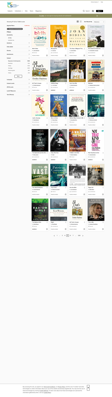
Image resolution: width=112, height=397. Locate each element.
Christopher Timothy (94, 50)
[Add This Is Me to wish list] (103, 229)
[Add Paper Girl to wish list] (103, 195)
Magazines (39, 11)
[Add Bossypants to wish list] (66, 56)
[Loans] (93, 11)
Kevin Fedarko (74, 154)
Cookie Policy (47, 392)
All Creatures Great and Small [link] (95, 48)
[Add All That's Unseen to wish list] (47, 90)
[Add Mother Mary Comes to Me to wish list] (84, 125)
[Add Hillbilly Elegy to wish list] (66, 90)
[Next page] (82, 235)
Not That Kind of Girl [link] (93, 153)
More (18, 76)
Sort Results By (88, 21)
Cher (53, 154)
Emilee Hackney (37, 85)
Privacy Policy (61, 387)
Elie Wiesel (54, 224)
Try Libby (41, 16)
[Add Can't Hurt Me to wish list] (84, 90)
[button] (95, 2)
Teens (31, 11)
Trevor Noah (54, 120)
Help (102, 2)
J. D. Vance (54, 85)
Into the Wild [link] (73, 187)
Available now (11, 40)
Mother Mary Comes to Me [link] (76, 118)
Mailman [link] (90, 83)
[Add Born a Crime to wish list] (66, 125)
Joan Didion (73, 50)
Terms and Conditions (49, 387)
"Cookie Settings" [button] (43, 390)
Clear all (27, 25)
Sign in (100, 11)
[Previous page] (54, 235)
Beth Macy (92, 189)
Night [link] (52, 222)
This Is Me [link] (91, 222)
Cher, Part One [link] (54, 153)
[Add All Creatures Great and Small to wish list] (103, 56)
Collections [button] (18, 11)
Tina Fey (54, 50)
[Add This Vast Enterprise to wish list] (47, 195)
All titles (10, 38)
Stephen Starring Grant (94, 85)
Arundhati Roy (74, 120)
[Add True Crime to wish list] (103, 125)
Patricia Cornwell (93, 120)
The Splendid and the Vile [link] (39, 153)
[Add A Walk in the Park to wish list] (84, 160)
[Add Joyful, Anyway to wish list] (47, 125)
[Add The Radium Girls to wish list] (47, 229)
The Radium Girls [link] (36, 222)
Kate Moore (36, 224)
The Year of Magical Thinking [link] (77, 48)
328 (79, 235)
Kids (26, 11)
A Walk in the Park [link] (74, 153)
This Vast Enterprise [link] (37, 187)
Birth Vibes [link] (35, 48)
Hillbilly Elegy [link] (54, 83)
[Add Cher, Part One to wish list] (66, 160)
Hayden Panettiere (94, 224)
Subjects (10, 11)
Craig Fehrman (37, 189)
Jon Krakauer (74, 189)
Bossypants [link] (54, 48)
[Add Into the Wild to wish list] (84, 195)
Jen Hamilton (36, 50)
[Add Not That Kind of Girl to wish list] (103, 160)
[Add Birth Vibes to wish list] (47, 56)
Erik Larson (36, 154)
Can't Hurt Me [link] (73, 83)
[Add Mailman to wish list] (103, 90)
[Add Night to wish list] (66, 229)
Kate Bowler (36, 120)
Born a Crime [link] (54, 118)
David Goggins (74, 85)
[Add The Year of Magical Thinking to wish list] (84, 56)
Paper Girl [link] (90, 187)
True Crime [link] (91, 118)
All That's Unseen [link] (36, 83)
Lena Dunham (93, 154)
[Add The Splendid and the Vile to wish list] (47, 160)
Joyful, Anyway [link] (36, 118)
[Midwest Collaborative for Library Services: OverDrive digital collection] (13, 5)
